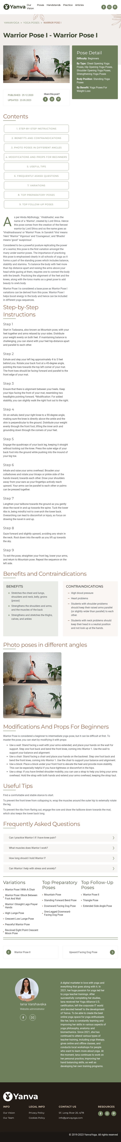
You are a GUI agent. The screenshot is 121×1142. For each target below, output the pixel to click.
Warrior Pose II (91, 894)
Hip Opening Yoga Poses (98, 66)
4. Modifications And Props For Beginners (36, 157)
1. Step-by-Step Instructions (36, 128)
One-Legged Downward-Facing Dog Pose (57, 913)
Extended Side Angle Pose (97, 905)
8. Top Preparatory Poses (36, 194)
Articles (79, 4)
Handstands (54, 4)
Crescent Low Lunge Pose (19, 918)
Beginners (93, 58)
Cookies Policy (37, 1117)
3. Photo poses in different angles (36, 147)
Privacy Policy (36, 1112)
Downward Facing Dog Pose (60, 905)
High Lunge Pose (14, 913)
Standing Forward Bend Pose (60, 900)
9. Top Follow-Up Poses (36, 204)
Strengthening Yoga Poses (91, 73)
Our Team (8, 1117)
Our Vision (30, 6)
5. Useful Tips (36, 166)
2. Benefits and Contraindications (36, 138)
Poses (40, 4)
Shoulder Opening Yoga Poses (93, 70)
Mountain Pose (52, 894)
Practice (68, 4)
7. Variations (36, 185)
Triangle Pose (90, 900)
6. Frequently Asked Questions (36, 176)
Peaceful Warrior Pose (17, 924)
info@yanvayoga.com (71, 1117)
